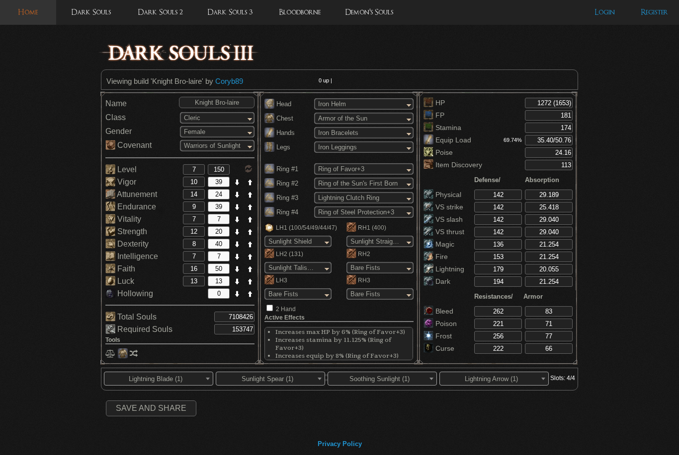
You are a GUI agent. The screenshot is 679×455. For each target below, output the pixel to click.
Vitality (128, 219)
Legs (282, 147)
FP (438, 115)
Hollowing (134, 293)
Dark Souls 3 (230, 12)
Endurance (135, 206)
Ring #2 (286, 183)
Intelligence (136, 256)
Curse (443, 348)
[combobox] (158, 379)
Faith (125, 268)
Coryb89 (229, 81)
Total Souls (136, 317)
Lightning (448, 269)
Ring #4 (286, 212)
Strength (131, 231)
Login (604, 12)
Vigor (125, 182)
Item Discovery (457, 165)
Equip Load (452, 140)
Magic (443, 244)
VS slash (448, 219)
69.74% (513, 140)
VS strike (448, 207)
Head (282, 104)
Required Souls (143, 329)
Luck (124, 281)
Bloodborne (300, 12)
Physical (447, 194)
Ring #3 (286, 197)
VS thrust (448, 232)
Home (28, 12)
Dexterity (132, 244)
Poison (445, 323)
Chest (283, 118)
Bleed (443, 311)
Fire (440, 256)
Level (126, 169)
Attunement (136, 194)
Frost (442, 336)
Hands (284, 132)
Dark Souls (91, 12)
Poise (443, 152)
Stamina (447, 127)
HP (439, 103)
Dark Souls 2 (160, 12)
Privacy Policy (340, 444)
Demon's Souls (369, 12)
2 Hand (286, 309)
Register (654, 12)
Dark (441, 281)
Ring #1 (286, 169)
